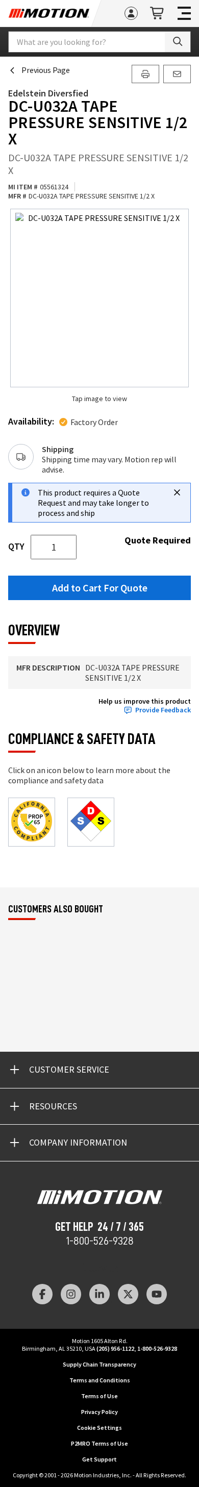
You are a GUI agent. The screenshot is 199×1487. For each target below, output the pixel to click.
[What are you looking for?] (177, 42)
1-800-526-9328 (100, 1241)
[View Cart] (157, 13)
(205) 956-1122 (115, 1348)
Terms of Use (99, 1396)
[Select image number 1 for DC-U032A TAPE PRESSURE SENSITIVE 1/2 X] (99, 298)
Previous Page (45, 70)
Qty (16, 546)
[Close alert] (177, 492)
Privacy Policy (99, 1412)
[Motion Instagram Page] (71, 1294)
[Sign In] (131, 13)
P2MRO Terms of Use (99, 1443)
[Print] (145, 74)
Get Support (99, 1459)
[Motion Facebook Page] (42, 1294)
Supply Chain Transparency (99, 1364)
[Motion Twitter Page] (128, 1294)
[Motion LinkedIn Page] (99, 1294)
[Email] (177, 74)
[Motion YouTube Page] (156, 1294)
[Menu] (184, 13)
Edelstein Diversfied (48, 93)
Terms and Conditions (99, 1380)
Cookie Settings (99, 1427)
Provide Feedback (163, 710)
